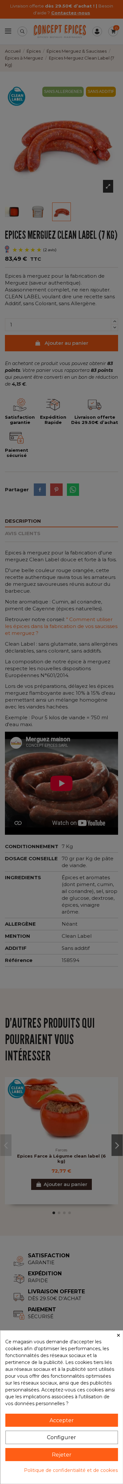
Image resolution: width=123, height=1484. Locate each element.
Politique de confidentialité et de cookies (71, 1470)
